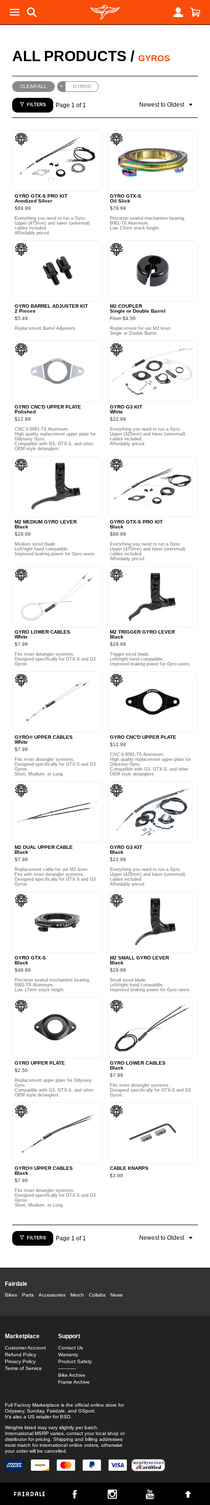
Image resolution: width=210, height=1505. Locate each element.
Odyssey (14, 1411)
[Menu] (14, 12)
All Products (69, 56)
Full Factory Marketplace (32, 1405)
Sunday (35, 1411)
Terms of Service (23, 1368)
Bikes (11, 1295)
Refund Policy (20, 1354)
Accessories (52, 1295)
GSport (86, 1411)
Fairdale (16, 1283)
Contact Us (70, 1347)
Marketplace (22, 1336)
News (116, 1295)
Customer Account (25, 1347)
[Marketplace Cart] (195, 12)
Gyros (154, 58)
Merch (77, 1295)
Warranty (68, 1354)
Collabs (97, 1295)
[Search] (32, 12)
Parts (28, 1295)
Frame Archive (74, 1382)
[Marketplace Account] (178, 12)
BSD (65, 1416)
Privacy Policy (20, 1361)
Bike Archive (71, 1375)
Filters (36, 104)
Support (69, 1336)
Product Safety (75, 1361)
